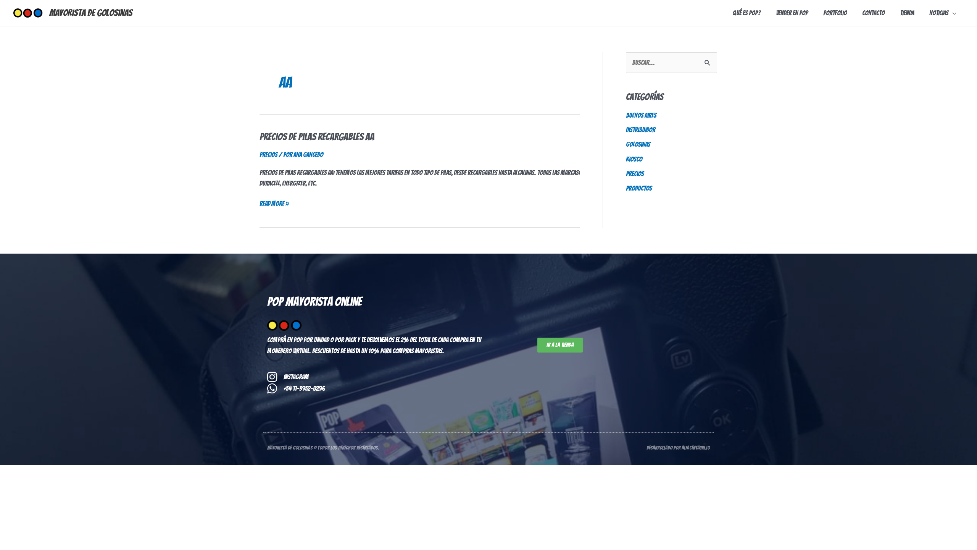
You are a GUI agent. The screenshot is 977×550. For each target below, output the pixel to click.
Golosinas (638, 144)
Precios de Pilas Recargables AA (317, 136)
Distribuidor (640, 129)
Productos (639, 188)
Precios (268, 154)
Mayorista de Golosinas (90, 13)
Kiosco (634, 159)
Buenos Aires (641, 115)
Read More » (274, 202)
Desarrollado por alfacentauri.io (678, 447)
